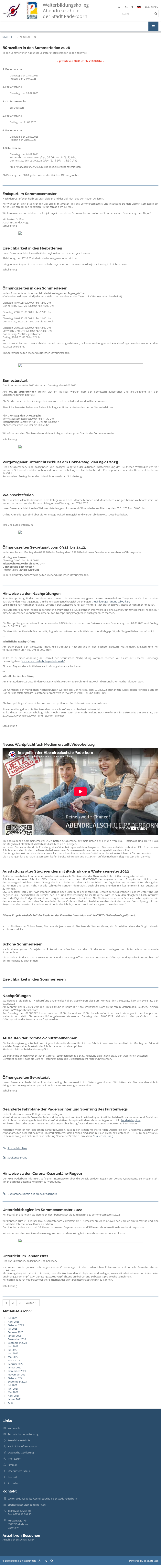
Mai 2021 (13, 1392)
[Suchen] (156, 13)
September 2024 (17, 1343)
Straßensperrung (103, 1136)
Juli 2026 (12, 1318)
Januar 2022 (14, 1367)
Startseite (9, 37)
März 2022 (14, 1360)
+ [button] (121, 7)
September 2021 (17, 1381)
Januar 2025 (14, 1335)
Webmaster (14, 1428)
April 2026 (13, 1321)
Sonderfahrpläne (130, 1120)
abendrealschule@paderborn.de (27, 1504)
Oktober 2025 (16, 1325)
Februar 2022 (15, 1364)
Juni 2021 (13, 1388)
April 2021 (13, 1395)
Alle (10, 1402)
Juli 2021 (12, 1385)
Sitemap (12, 1465)
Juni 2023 (13, 1346)
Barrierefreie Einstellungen (20, 1560)
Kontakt (12, 1477)
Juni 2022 (13, 1353)
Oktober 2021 (16, 1378)
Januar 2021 (14, 1399)
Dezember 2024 (17, 1339)
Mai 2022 (13, 1357)
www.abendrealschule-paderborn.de (43, 661)
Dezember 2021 (17, 1371)
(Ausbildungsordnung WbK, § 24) (111, 601)
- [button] (127, 7)
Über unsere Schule (19, 1471)
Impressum (14, 1458)
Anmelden (151, 7)
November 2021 (17, 1374)
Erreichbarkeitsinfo (19, 1440)
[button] (132, 7)
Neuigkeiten (28, 37)
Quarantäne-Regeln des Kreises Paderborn (32, 1194)
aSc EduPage (151, 1560)
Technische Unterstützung (23, 1434)
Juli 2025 (12, 1328)
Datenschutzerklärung (21, 1452)
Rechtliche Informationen (23, 1446)
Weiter (30, 1303)
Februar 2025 (15, 1332)
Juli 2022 (12, 1350)
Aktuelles (13, 1483)
